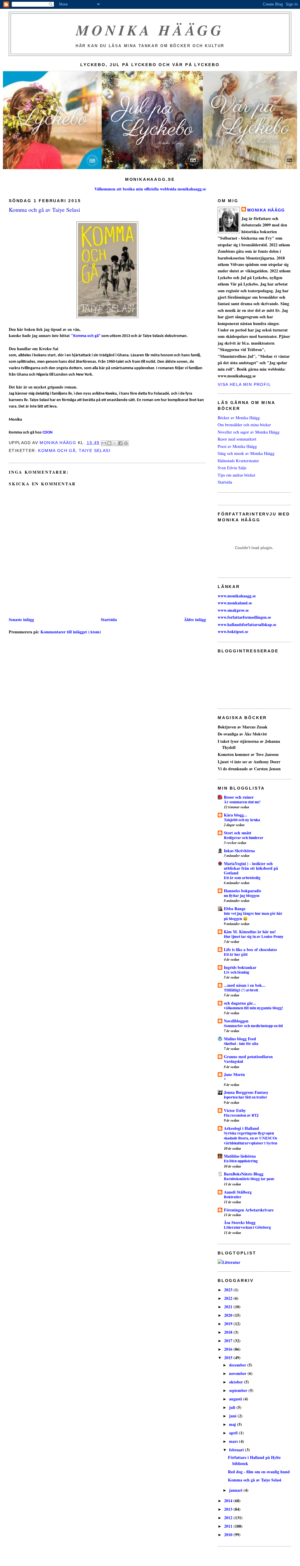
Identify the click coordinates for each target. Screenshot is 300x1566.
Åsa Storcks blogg (239, 1222)
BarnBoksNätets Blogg (243, 1174)
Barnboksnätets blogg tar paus (249, 1179)
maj (233, 1424)
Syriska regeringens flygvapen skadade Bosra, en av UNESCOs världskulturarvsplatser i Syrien (250, 1138)
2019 (228, 1324)
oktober (236, 1382)
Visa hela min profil (244, 384)
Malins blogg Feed (240, 1039)
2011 (228, 1526)
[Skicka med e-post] (104, 443)
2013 (228, 1509)
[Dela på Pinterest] (126, 443)
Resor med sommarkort (237, 439)
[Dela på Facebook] (120, 443)
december (238, 1365)
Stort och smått (237, 833)
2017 (228, 1341)
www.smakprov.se (233, 610)
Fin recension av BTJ (241, 1115)
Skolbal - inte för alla (241, 1043)
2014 (228, 1501)
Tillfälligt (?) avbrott (241, 990)
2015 (228, 1357)
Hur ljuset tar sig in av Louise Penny (254, 936)
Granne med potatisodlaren (248, 1056)
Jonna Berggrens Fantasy (246, 1092)
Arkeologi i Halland (241, 1128)
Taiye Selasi (94, 450)
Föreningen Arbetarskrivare (249, 1210)
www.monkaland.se (235, 603)
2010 (228, 1534)
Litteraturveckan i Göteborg (247, 1227)
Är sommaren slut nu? (242, 802)
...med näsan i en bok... (244, 985)
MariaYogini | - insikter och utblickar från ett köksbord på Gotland (251, 868)
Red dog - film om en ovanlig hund (259, 1472)
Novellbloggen (236, 1021)
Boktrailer (232, 1197)
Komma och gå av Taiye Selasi (254, 1480)
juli (232, 1407)
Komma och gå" (86, 336)
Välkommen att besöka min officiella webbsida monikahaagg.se (150, 189)
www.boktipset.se (233, 631)
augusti (236, 1399)
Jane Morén (234, 1074)
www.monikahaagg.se (237, 596)
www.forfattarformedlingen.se (244, 617)
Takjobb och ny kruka (242, 820)
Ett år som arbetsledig (242, 878)
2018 (228, 1332)
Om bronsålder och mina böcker (244, 424)
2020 (228, 1315)
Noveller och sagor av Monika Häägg (248, 432)
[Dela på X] (115, 443)
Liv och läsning (236, 972)
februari (237, 1450)
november (238, 1373)
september (238, 1390)
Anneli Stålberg (238, 1192)
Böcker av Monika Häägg (239, 417)
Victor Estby (235, 1110)
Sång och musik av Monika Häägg (246, 453)
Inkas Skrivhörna (239, 851)
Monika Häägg (150, 30)
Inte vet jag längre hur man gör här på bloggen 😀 (253, 915)
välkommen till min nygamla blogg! (253, 1008)
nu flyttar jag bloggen (241, 895)
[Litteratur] (229, 1262)
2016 (228, 1349)
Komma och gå (57, 450)
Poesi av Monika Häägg (237, 446)
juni (233, 1416)
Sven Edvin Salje (232, 467)
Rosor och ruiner (239, 797)
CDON (47, 432)
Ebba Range (235, 908)
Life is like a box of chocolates (250, 949)
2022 (228, 1298)
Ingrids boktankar (240, 967)
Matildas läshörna (240, 1156)
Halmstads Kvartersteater (238, 460)
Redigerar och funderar (243, 837)
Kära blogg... (235, 815)
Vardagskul (233, 1061)
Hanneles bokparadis (242, 891)
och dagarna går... (240, 1003)
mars (234, 1441)
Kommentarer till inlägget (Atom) (70, 632)
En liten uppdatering (241, 1161)
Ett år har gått (236, 954)
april (234, 1433)
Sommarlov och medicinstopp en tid (253, 1026)
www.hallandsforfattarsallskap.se (247, 624)
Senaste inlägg (21, 619)
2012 (228, 1518)
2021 (228, 1307)
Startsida (109, 619)
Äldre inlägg (195, 619)
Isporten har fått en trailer (245, 1097)
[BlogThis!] (109, 443)
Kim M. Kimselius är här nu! (250, 932)
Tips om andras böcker (236, 475)
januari (236, 1490)
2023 (228, 1290)
